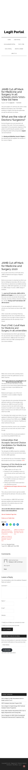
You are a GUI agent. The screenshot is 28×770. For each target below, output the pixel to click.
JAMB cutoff (10, 546)
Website (3, 615)
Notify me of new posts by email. (11, 625)
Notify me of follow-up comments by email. (14, 622)
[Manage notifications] (24, 766)
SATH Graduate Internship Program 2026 (11, 703)
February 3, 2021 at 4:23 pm (16, 562)
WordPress (15, 764)
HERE (23, 460)
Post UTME (16, 546)
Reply (5, 569)
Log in (20, 764)
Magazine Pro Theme (16, 763)
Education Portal (10, 544)
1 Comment (18, 102)
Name (3, 601)
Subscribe (6, 650)
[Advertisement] (14, 14)
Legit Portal (14, 32)
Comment (4, 585)
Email (3, 608)
